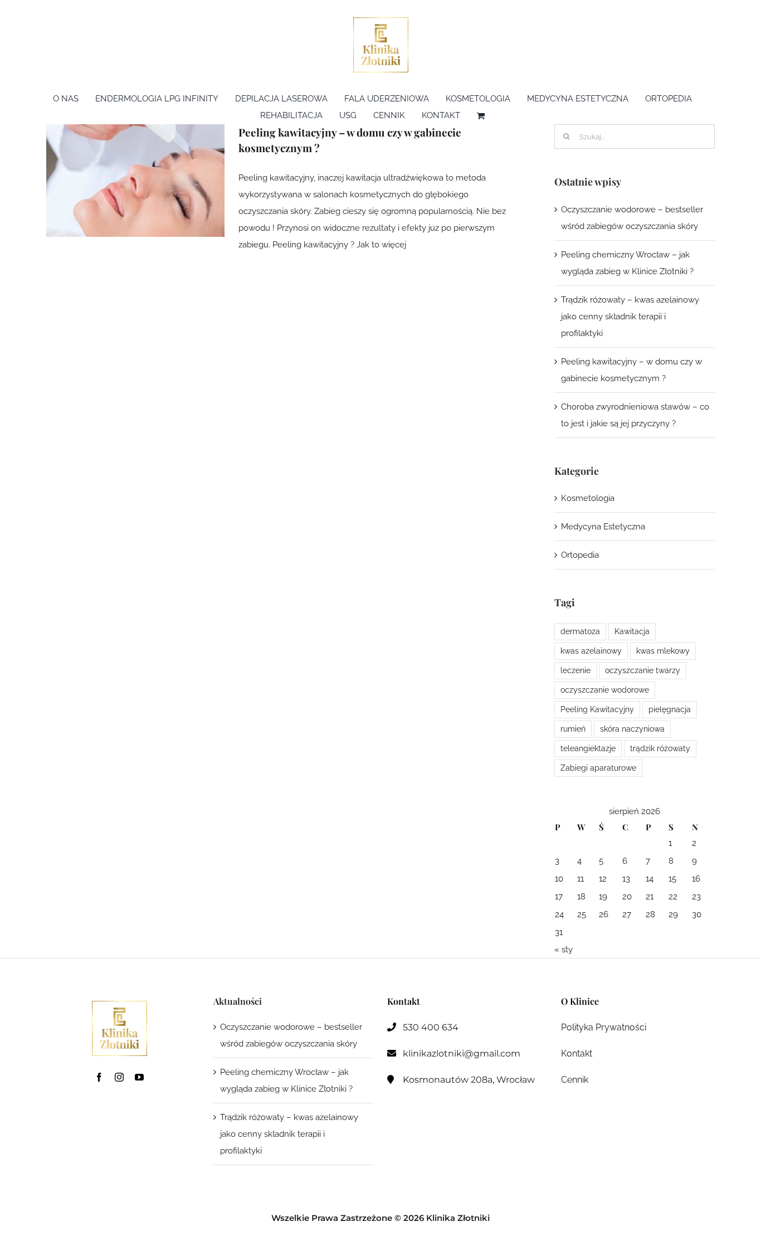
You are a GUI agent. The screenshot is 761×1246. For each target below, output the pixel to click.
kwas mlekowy (663, 650)
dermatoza (580, 631)
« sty (563, 950)
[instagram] (119, 1077)
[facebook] (99, 1077)
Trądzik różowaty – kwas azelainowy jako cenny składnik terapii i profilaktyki (630, 316)
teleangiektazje (588, 748)
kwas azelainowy (591, 650)
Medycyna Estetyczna (603, 527)
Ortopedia (580, 555)
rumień (573, 728)
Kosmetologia (587, 498)
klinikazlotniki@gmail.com (461, 1053)
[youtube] (139, 1077)
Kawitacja (632, 631)
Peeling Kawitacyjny (597, 709)
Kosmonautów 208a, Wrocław (469, 1079)
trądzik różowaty (660, 748)
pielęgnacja (669, 709)
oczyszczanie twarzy (642, 670)
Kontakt (576, 1053)
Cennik (574, 1079)
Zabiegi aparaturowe (598, 767)
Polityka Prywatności (603, 1027)
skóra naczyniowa (632, 728)
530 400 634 (430, 1027)
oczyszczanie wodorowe (604, 689)
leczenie (575, 670)
